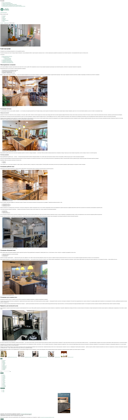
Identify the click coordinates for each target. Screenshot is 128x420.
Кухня (3, 17)
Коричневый (4, 365)
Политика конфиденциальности (26, 413)
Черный (3, 369)
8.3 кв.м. (3, 384)
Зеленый (3, 363)
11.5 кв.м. (4, 385)
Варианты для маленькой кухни (7, 62)
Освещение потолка (5, 57)
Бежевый (4, 360)
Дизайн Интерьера (3, 12)
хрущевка (4, 386)
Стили (3, 21)
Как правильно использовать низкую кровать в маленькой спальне (13, 6)
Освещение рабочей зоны (6, 59)
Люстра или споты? (7, 58)
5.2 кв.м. (3, 375)
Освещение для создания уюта (7, 61)
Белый (3, 361)
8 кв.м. (3, 383)
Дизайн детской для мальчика (7, 3)
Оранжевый (4, 367)
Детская (3, 16)
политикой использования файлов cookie (47, 417)
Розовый (3, 368)
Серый (3, 364)
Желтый (3, 362)
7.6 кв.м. (3, 382)
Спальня (3, 19)
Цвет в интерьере (5, 20)
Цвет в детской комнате (6, 2)
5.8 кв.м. (3, 377)
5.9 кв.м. (3, 378)
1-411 (3, 390)
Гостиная (4, 15)
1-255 (3, 389)
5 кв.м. (3, 374)
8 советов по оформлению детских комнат (9, 4)
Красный (4, 366)
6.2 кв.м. (3, 380)
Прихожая (4, 18)
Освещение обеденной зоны (7, 60)
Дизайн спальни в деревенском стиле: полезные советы (11, 5)
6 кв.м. (3, 379)
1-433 (3, 391)
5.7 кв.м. (3, 376)
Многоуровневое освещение (7, 56)
